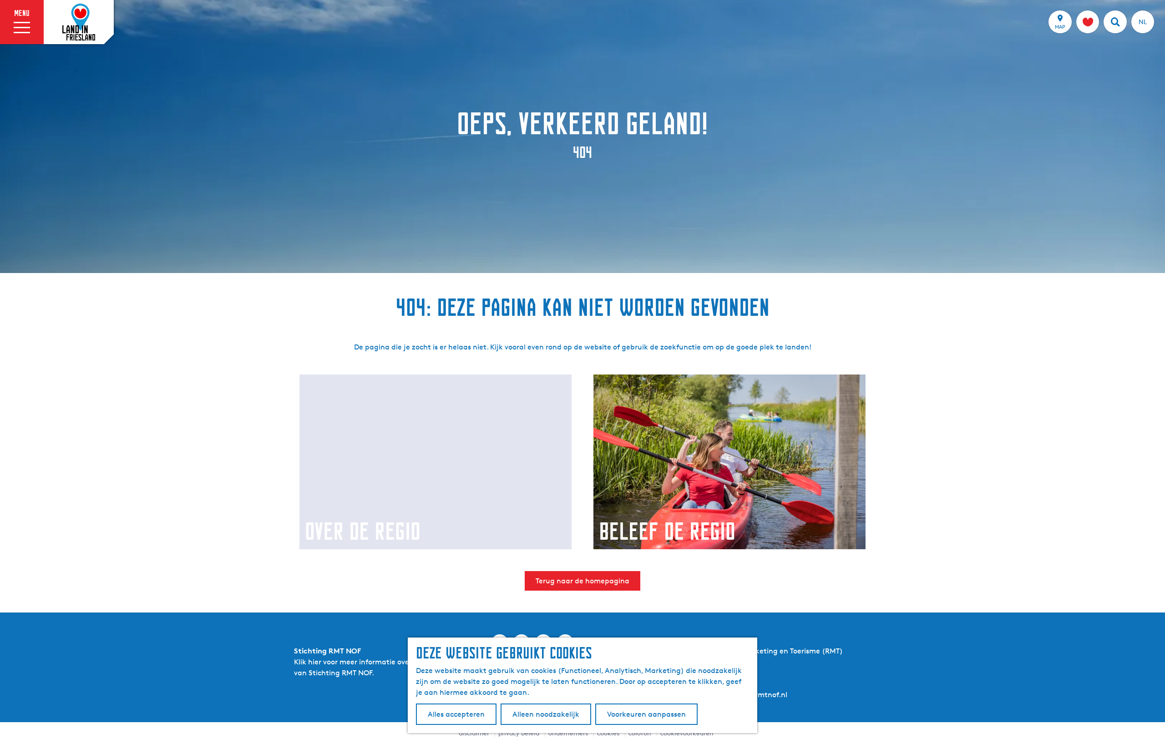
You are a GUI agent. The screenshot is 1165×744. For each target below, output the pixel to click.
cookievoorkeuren (687, 733)
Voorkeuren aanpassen (646, 714)
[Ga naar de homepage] (78, 22)
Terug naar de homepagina (582, 581)
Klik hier (307, 662)
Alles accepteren (456, 714)
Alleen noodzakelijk (545, 714)
